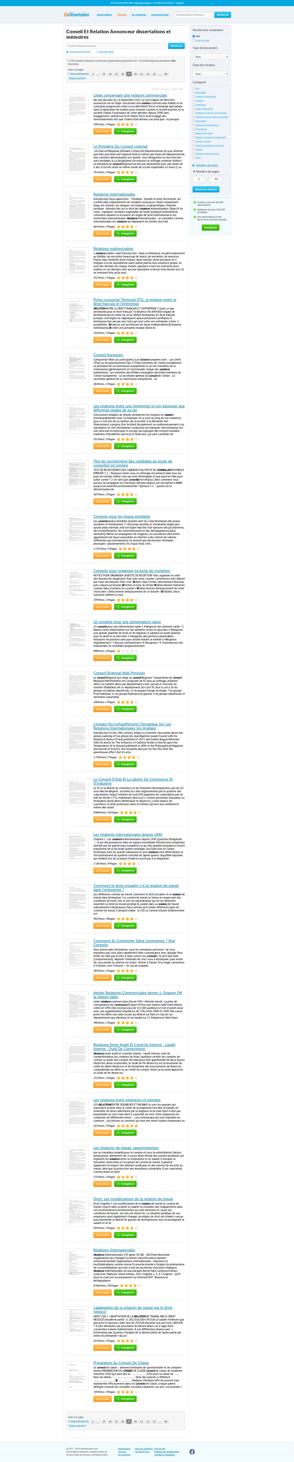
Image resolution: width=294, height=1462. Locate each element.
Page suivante (76, 78)
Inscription (210, 227)
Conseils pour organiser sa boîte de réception (131, 571)
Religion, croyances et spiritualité (210, 137)
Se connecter (139, 14)
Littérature (200, 104)
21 (141, 73)
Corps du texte (202, 40)
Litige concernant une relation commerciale (130, 95)
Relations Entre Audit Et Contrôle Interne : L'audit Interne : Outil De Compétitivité (134, 1047)
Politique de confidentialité (166, 1451)
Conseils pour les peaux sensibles (121, 516)
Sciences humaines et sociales (209, 145)
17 (116, 73)
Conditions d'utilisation (164, 1454)
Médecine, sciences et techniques (211, 112)
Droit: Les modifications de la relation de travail (133, 1199)
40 (165, 73)
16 (110, 73)
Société (198, 149)
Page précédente (79, 73)
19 (129, 73)
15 (103, 73)
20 (135, 73)
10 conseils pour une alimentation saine (127, 622)
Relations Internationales (114, 194)
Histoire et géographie (205, 96)
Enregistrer (127, 131)
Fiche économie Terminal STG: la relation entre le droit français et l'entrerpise (134, 302)
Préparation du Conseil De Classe (121, 1363)
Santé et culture (203, 141)
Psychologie (201, 129)
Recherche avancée (206, 189)
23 (154, 73)
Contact (179, 2)
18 (122, 73)
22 (147, 73)
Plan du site (159, 1448)
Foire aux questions (144, 1448)
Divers (198, 157)
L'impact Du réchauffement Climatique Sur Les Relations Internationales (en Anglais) (132, 726)
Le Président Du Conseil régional (120, 146)
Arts (197, 88)
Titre (197, 36)
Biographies (200, 92)
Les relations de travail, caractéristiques (126, 1148)
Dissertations (104, 14)
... (98, 73)
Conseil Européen (108, 355)
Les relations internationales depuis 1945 (127, 834)
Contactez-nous (159, 14)
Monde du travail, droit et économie (211, 116)
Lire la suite (102, 131)
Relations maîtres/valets (113, 249)
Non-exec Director (143, 2)
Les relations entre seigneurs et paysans (127, 1100)
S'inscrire (122, 14)
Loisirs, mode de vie (204, 108)
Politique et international (207, 125)
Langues (199, 100)
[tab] (210, 166)
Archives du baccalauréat (207, 153)
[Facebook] (192, 1453)
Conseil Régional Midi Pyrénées (119, 673)
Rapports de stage (204, 133)
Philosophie (200, 121)
